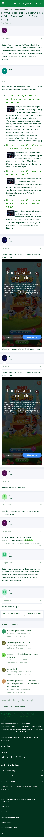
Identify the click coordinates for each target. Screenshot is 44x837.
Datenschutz (6, 822)
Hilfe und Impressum (9, 828)
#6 (41, 531)
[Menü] (3, 3)
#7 (41, 563)
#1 (41, 39)
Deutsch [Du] (6, 806)
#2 (41, 248)
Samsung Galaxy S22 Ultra (19, 642)
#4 (41, 481)
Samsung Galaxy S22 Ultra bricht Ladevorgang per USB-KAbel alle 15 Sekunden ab (23, 683)
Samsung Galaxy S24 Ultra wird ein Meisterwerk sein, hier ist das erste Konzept (23, 99)
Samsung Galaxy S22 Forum (20, 633)
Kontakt (4, 812)
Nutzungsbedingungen (10, 817)
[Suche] (41, 3)
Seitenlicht (12, 669)
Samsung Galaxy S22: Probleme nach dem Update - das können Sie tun (23, 203)
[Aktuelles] (36, 3)
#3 (41, 366)
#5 (41, 505)
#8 (41, 600)
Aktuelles (5, 746)
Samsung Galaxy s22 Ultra (19, 630)
